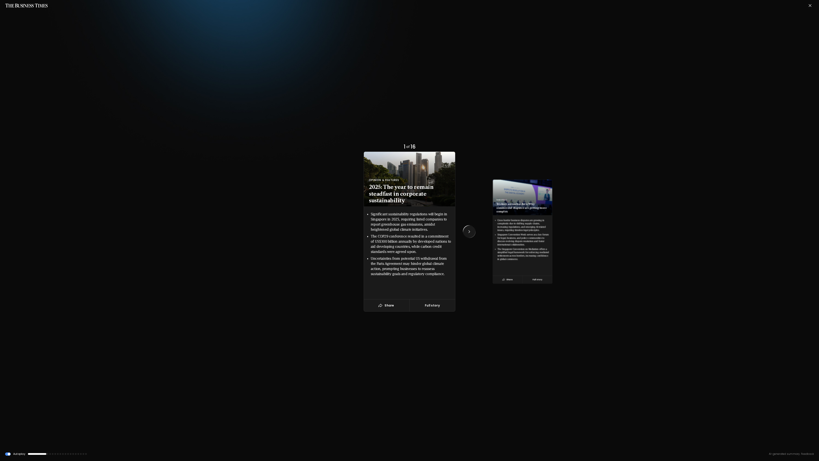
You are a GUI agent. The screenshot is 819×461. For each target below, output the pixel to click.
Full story (537, 279)
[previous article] (349, 231)
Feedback (807, 454)
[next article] (469, 231)
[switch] (8, 454)
